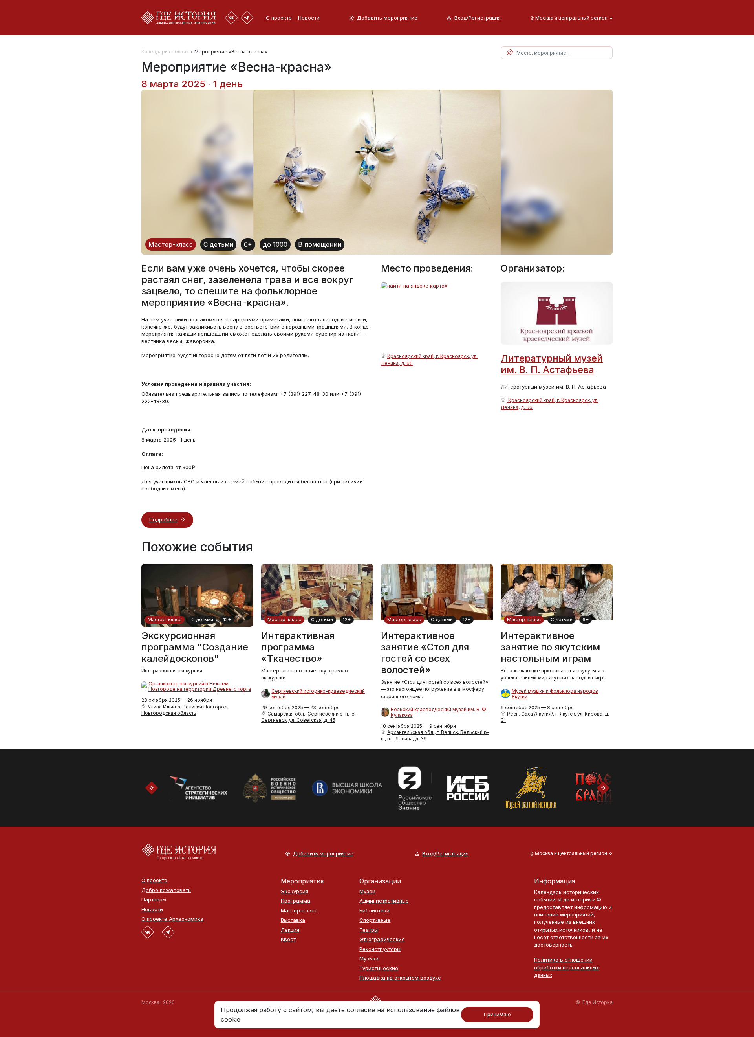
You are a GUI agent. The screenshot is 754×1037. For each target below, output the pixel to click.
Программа (295, 901)
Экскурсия (294, 891)
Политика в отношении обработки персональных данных (566, 967)
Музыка (369, 959)
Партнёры (153, 900)
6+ (248, 244)
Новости (309, 18)
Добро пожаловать (166, 890)
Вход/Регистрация (477, 18)
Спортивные (374, 920)
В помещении (319, 244)
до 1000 (275, 244)
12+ (227, 619)
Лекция (290, 930)
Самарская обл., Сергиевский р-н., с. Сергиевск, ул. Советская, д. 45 (308, 717)
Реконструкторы (380, 949)
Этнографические (382, 939)
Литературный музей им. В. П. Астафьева (552, 363)
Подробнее (163, 519)
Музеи (367, 891)
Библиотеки (374, 911)
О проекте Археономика (172, 919)
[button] (570, 18)
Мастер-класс (170, 244)
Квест (288, 939)
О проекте (279, 18)
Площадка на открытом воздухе (400, 978)
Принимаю (497, 1014)
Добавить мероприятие (387, 18)
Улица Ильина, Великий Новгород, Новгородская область (185, 710)
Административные (384, 901)
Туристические (378, 968)
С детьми (218, 244)
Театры (368, 930)
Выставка (293, 920)
